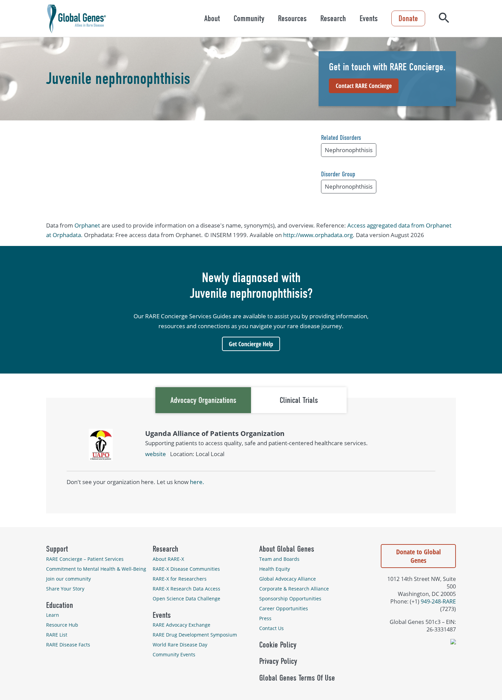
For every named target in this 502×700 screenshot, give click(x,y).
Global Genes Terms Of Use (297, 678)
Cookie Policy (277, 645)
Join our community (68, 578)
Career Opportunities (283, 608)
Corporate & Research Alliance (294, 588)
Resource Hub (62, 625)
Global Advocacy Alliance (287, 578)
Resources (292, 18)
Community (249, 18)
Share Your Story (65, 588)
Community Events (174, 654)
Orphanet (87, 225)
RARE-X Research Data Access (186, 588)
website (155, 454)
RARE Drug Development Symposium (195, 634)
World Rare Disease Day (180, 644)
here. (197, 482)
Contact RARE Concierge (364, 86)
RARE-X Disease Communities (186, 569)
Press (265, 618)
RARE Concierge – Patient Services (85, 559)
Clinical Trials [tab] (299, 400)
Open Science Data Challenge (186, 598)
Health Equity (274, 569)
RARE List (56, 634)
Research (333, 18)
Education (59, 605)
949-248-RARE (438, 601)
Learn (52, 615)
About (212, 18)
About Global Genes (286, 549)
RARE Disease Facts (68, 644)
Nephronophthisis (349, 150)
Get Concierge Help (251, 344)
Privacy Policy (278, 661)
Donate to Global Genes (418, 556)
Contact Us (271, 628)
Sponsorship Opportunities (290, 598)
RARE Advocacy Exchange (181, 625)
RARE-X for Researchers (180, 578)
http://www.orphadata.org (318, 235)
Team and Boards (279, 559)
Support (57, 549)
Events (369, 18)
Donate (408, 18)
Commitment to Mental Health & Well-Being (96, 569)
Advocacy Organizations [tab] (203, 400)
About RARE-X (168, 559)
